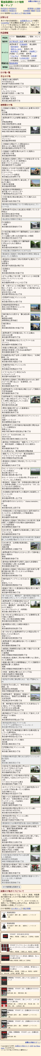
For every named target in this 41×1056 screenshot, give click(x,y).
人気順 (37, 8)
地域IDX (12, 11)
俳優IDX (4, 11)
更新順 (30, 8)
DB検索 (27, 11)
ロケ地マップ (16, 13)
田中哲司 (14, 47)
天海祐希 (23, 44)
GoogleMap (5, 23)
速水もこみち (16, 49)
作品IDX (12, 8)
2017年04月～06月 (16, 41)
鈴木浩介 (14, 51)
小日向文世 (24, 58)
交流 (38, 11)
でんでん (14, 56)
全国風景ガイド (26, 21)
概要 (33, 11)
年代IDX (4, 8)
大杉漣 (33, 56)
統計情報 (26, 13)
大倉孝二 (32, 51)
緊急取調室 (13, 63)
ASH (31, 1046)
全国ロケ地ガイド (22, 1046)
